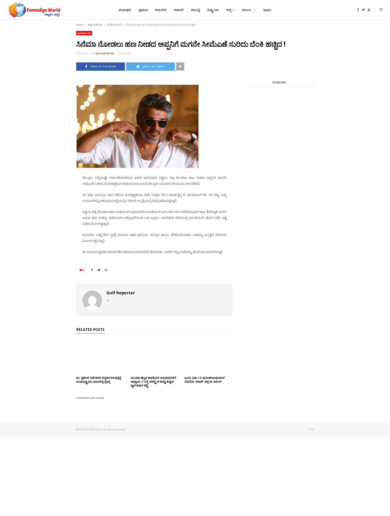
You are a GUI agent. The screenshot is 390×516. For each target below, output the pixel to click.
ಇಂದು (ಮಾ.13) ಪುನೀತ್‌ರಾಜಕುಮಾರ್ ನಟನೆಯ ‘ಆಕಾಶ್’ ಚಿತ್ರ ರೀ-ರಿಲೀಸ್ (204, 379)
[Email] (57, 115)
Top (312, 429)
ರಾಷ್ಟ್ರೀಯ (213, 10)
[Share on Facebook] (57, 94)
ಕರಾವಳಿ (179, 10)
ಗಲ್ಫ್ (228, 10)
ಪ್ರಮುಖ (143, 10)
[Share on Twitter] (57, 105)
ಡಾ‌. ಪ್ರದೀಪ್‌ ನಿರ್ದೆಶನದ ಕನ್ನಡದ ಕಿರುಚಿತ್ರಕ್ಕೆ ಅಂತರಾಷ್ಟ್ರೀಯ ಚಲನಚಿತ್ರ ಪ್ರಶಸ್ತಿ (98, 379)
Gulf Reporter (104, 53)
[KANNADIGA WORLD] (34, 10)
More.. (247, 10)
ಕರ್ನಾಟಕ (161, 10)
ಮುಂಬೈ (195, 10)
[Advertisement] (279, 138)
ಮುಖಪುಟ (125, 10)
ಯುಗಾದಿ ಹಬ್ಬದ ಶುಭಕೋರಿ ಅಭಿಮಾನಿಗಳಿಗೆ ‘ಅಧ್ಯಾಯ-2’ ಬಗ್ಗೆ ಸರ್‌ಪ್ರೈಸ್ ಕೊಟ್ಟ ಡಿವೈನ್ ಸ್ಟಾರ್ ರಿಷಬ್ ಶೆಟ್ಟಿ (153, 381)
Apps (267, 10)
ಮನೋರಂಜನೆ (84, 33)
